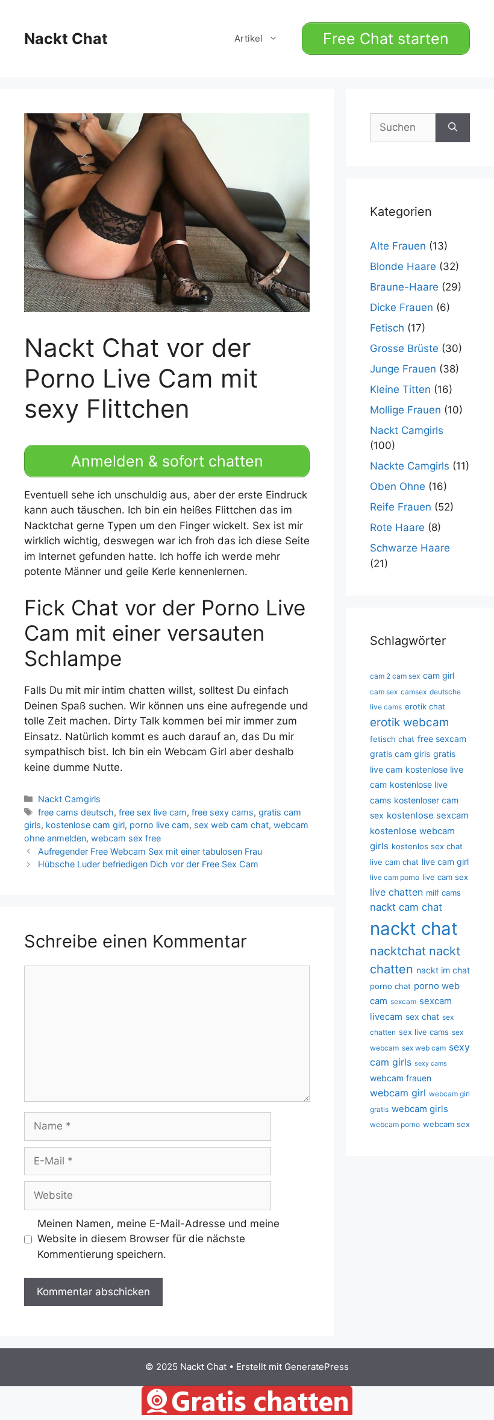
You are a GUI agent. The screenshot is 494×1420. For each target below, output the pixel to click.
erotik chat (425, 706)
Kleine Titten (400, 389)
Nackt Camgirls (69, 799)
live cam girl (445, 861)
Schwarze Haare (410, 548)
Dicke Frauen (401, 307)
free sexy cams (223, 812)
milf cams (443, 892)
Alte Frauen (398, 246)
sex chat (422, 1016)
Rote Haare (397, 527)
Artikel (248, 38)
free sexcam (441, 739)
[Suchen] (453, 127)
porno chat (390, 986)
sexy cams (430, 1063)
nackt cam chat (406, 907)
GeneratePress (316, 1366)
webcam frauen (400, 1078)
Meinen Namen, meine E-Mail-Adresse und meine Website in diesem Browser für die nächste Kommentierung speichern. (158, 1238)
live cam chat (394, 862)
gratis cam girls (400, 754)
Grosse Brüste (404, 348)
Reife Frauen (400, 507)
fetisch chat (392, 739)
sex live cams (424, 1032)
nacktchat (398, 951)
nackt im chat (443, 970)
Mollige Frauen (405, 410)
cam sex (384, 691)
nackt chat (414, 928)
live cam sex (445, 877)
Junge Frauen (403, 369)
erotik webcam (409, 722)
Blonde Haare (403, 266)
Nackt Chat (66, 39)
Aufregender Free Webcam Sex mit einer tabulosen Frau (150, 851)
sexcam (403, 1001)
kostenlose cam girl (85, 825)
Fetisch (387, 328)
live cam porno (394, 877)
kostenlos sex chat (427, 846)
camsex (414, 691)
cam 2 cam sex (395, 675)
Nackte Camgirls (409, 466)
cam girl (438, 675)
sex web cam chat (231, 825)
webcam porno (395, 1124)
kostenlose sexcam (428, 815)
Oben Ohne (397, 486)
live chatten (396, 892)
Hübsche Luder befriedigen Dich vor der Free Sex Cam (148, 864)
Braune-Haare (404, 287)
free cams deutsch (76, 812)
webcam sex (446, 1124)
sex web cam (424, 1047)
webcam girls (420, 1109)
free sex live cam (153, 812)
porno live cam (159, 825)
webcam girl (398, 1093)
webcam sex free (126, 838)
